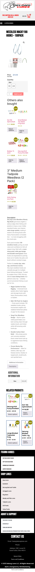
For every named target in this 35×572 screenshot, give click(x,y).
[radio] (9, 86)
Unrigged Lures (7, 491)
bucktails (5, 484)
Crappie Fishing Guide (7, 469)
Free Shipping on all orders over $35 (10, 16)
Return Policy (6, 524)
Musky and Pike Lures (9, 498)
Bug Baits (5, 494)
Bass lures (6, 480)
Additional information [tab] (16, 362)
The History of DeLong (7, 520)
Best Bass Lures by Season (8, 458)
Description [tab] (12, 366)
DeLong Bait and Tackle (9, 487)
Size (10, 82)
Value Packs (6, 509)
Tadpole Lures (7, 502)
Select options (11, 129)
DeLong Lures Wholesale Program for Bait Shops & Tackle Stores (16, 531)
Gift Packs (6, 505)
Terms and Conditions (7, 527)
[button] (23, 42)
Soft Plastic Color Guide (8, 462)
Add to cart (18, 94)
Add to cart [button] (21, 131)
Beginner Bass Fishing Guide (8, 465)
